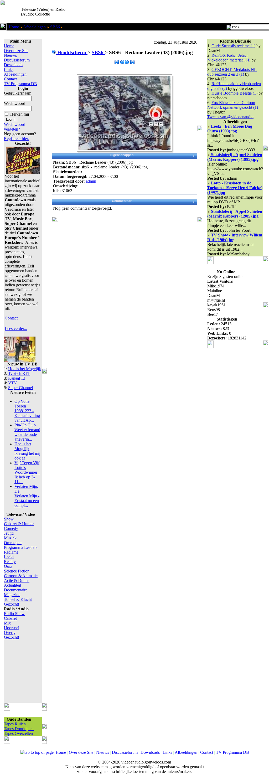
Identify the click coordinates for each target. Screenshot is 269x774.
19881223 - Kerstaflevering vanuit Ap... (27, 410)
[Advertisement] (207, 12)
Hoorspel (11, 628)
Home (14, 27)
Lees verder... (16, 328)
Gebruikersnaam (17, 93)
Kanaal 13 (16, 378)
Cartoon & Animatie (21, 576)
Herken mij (19, 114)
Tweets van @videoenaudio (230, 117)
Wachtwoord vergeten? (14, 126)
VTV (12, 383)
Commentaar (122, 201)
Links (8, 69)
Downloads (13, 65)
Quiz (8, 566)
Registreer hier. (16, 138)
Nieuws (10, 55)
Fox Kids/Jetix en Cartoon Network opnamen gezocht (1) (232, 105)
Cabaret (10, 618)
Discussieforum (17, 60)
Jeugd (9, 533)
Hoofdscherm (71, 52)
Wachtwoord (14, 103)
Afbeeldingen (34, 27)
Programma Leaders (20, 547)
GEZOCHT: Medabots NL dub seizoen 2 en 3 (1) (232, 71)
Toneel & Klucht (18, 599)
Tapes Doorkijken (19, 728)
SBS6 (55, 27)
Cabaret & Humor (19, 524)
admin (91, 181)
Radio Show (14, 613)
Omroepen (13, 542)
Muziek (10, 538)
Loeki (9, 557)
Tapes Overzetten (18, 733)
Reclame (11, 552)
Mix (7, 623)
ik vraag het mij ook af (27, 451)
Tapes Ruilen (15, 724)
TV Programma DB (20, 83)
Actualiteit (12, 585)
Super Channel (20, 387)
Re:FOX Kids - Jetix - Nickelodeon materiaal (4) (228, 57)
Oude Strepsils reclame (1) (233, 46)
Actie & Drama (16, 580)
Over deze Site (16, 50)
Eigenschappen (121, 155)
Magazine (12, 594)
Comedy (11, 528)
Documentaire (15, 590)
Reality (10, 561)
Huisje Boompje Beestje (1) (234, 93)
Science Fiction (16, 571)
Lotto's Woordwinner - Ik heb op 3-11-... (27, 472)
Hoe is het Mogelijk (24, 369)
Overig (9, 632)
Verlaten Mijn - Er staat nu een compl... (26, 496)
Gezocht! (11, 604)
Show (9, 519)
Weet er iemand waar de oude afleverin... (27, 432)
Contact (10, 79)
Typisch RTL (19, 373)
